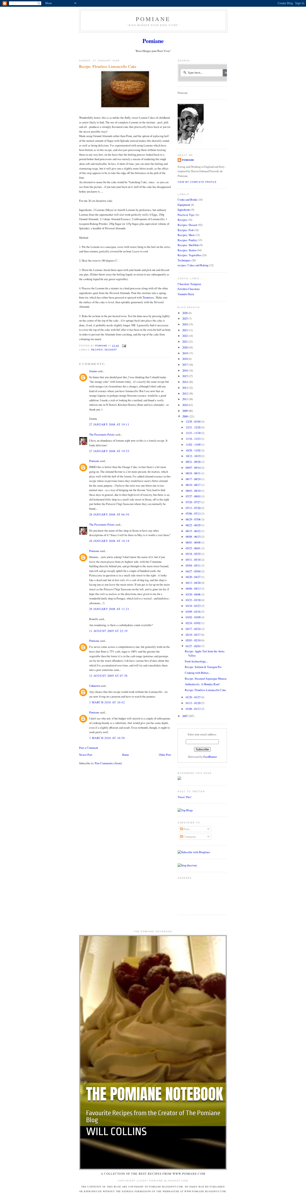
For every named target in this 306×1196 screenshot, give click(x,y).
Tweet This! (185, 797)
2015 (185, 376)
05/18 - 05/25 (193, 554)
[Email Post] (124, 345)
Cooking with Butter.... (198, 673)
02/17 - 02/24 (193, 629)
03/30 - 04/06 (193, 594)
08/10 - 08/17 (193, 485)
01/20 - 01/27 (193, 697)
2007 (185, 716)
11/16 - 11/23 (193, 439)
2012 (185, 393)
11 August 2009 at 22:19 (108, 631)
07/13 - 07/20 (193, 508)
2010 (185, 405)
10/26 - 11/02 (193, 450)
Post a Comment (88, 748)
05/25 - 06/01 (193, 548)
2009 (185, 411)
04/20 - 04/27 (193, 577)
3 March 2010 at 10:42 (107, 702)
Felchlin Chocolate (189, 289)
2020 (185, 347)
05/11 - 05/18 (193, 560)
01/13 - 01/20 (193, 703)
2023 (185, 330)
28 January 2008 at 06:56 (109, 514)
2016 (185, 370)
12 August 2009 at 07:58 (108, 676)
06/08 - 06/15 (193, 537)
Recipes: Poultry (187, 240)
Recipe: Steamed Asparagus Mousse (206, 678)
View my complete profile (197, 182)
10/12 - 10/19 (193, 456)
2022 (185, 336)
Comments (189, 837)
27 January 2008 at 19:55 (109, 451)
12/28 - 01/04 (193, 421)
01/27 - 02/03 (193, 646)
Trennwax (148, 297)
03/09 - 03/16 (193, 612)
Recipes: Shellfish (188, 245)
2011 (185, 399)
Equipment (184, 205)
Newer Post (85, 755)
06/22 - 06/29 (193, 525)
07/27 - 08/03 (193, 496)
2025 (185, 318)
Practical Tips (186, 215)
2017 (185, 365)
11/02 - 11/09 (193, 444)
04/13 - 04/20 (193, 583)
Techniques (184, 260)
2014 (185, 382)
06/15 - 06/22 (193, 531)
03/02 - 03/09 (193, 617)
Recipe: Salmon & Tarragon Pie (203, 667)
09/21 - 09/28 (193, 462)
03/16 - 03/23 (193, 606)
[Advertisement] (192, 895)
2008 (185, 416)
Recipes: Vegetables (189, 255)
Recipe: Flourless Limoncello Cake (205, 690)
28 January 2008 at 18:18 (109, 541)
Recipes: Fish (186, 230)
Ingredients (184, 210)
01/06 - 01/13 (193, 709)
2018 (185, 359)
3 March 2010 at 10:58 (107, 738)
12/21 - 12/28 (193, 427)
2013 (185, 388)
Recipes (182, 220)
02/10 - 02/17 (193, 635)
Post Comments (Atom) (108, 763)
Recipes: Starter (187, 250)
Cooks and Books (187, 200)
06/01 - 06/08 (193, 542)
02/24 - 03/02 (193, 623)
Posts (186, 829)
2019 (185, 353)
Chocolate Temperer (189, 284)
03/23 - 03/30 (193, 600)
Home (125, 755)
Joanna (93, 371)
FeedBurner (210, 757)
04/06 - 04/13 (193, 588)
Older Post (165, 755)
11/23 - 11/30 (193, 433)
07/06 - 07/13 (193, 513)
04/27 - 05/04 (193, 571)
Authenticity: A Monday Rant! (202, 684)
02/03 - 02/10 (193, 640)
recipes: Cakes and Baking (193, 265)
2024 (185, 324)
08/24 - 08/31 (193, 473)
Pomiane (153, 19)
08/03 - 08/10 (193, 491)
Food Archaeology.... (196, 661)
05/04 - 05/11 (193, 565)
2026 (185, 313)
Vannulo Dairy (186, 294)
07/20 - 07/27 (193, 502)
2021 (185, 341)
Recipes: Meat (186, 235)
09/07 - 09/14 (193, 468)
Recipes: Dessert (104, 349)
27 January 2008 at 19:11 (109, 424)
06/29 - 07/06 (193, 519)
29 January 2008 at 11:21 (109, 609)
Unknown (94, 686)
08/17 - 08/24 (193, 479)
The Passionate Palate (102, 434)
